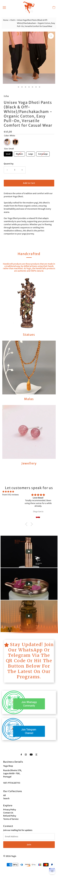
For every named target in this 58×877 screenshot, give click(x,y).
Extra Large (43, 153)
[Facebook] (21, 754)
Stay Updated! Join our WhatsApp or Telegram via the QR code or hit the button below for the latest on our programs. (30, 661)
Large (30, 153)
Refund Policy (9, 816)
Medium (19, 153)
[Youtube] (31, 754)
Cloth (12, 20)
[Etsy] (36, 754)
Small (8, 153)
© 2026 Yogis (9, 856)
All (4, 795)
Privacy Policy (9, 809)
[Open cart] (54, 7)
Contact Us (8, 813)
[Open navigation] (4, 7)
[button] (27, 524)
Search (6, 798)
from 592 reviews (10, 494)
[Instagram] (26, 754)
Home (5, 20)
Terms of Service (10, 819)
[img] (8, 491)
